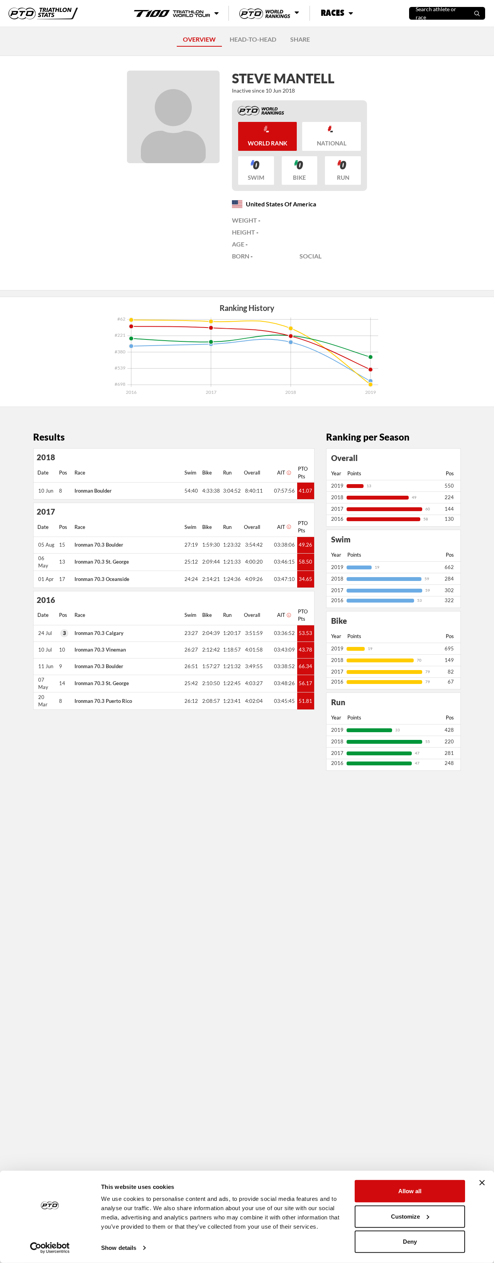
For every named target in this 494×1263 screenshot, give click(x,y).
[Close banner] (482, 1182)
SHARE (300, 39)
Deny (410, 1241)
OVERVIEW (199, 39)
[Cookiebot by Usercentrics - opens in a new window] (50, 1248)
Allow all (409, 1191)
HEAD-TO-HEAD (253, 39)
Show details (118, 1247)
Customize (405, 1216)
